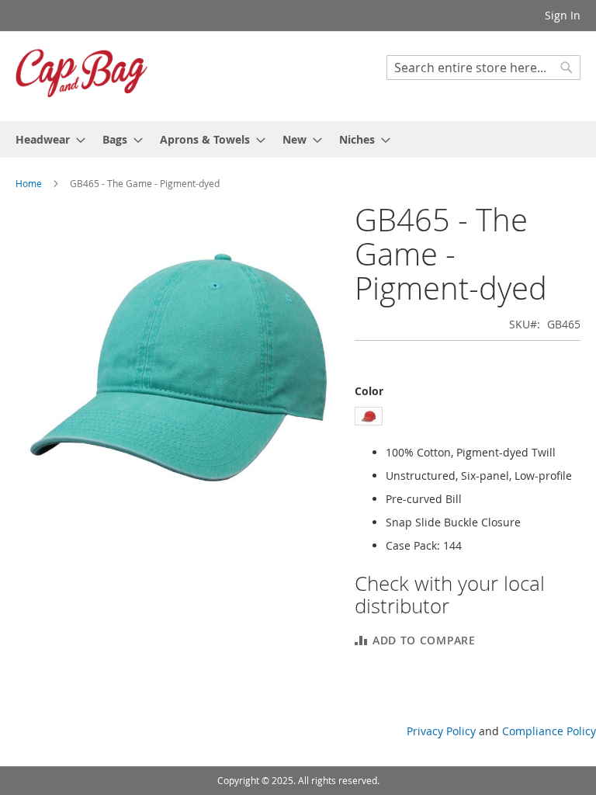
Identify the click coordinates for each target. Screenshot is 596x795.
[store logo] (81, 75)
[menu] (298, 139)
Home (29, 183)
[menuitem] (45, 139)
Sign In (562, 15)
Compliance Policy (549, 731)
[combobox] (483, 67)
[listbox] (467, 418)
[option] (369, 416)
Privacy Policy (441, 731)
